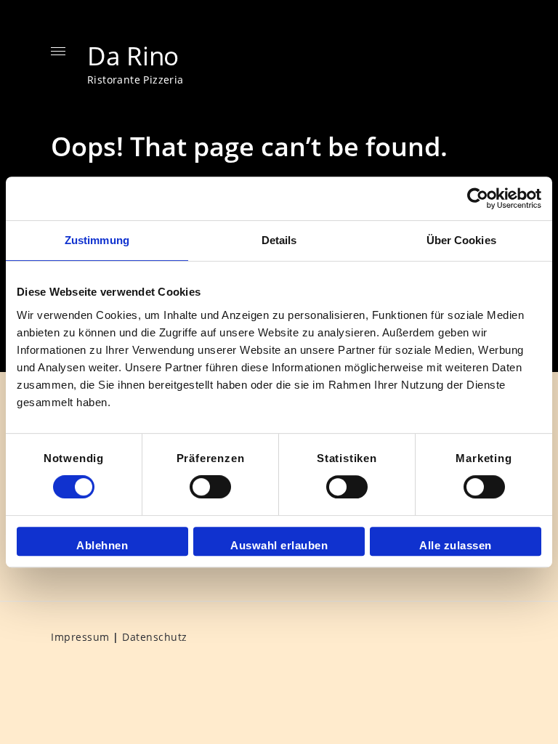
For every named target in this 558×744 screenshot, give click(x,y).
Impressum (80, 637)
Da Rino (133, 55)
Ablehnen (102, 545)
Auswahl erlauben (279, 545)
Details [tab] (279, 240)
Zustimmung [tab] (97, 240)
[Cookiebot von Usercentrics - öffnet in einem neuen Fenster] (477, 198)
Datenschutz (154, 637)
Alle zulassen (455, 545)
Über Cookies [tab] (461, 240)
